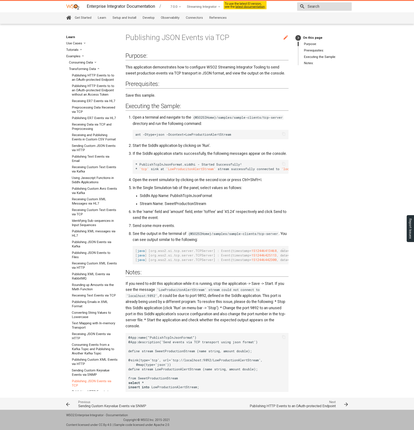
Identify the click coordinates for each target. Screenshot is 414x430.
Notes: (309, 63)
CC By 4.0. (105, 425)
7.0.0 (173, 7)
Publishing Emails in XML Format (90, 304)
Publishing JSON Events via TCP (91, 383)
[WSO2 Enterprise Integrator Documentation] (72, 6)
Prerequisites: (314, 50)
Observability (170, 18)
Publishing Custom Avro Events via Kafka (94, 191)
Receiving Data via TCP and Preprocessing (91, 127)
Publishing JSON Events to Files (91, 255)
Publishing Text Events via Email (90, 159)
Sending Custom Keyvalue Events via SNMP (91, 372)
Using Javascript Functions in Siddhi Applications (93, 180)
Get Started (83, 18)
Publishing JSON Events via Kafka (91, 244)
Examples (73, 56)
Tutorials (72, 50)
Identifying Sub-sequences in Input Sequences (93, 223)
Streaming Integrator (202, 7)
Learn (102, 18)
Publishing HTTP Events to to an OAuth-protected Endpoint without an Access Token (93, 90)
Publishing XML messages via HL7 (93, 233)
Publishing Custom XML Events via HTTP (95, 362)
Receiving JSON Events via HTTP (91, 336)
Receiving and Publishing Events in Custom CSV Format (94, 137)
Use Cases (74, 43)
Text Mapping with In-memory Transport (93, 325)
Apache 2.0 (161, 425)
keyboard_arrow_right (298, 38)
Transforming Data (83, 69)
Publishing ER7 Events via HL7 (94, 118)
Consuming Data (81, 62)
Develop (149, 18)
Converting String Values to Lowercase (91, 315)
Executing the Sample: (320, 57)
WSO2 (145, 420)
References (218, 18)
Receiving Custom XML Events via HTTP (94, 265)
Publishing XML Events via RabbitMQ (91, 276)
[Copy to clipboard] (284, 134)
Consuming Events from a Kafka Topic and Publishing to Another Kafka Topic (93, 349)
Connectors (194, 18)
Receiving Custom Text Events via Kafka (94, 169)
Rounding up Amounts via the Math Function (93, 287)
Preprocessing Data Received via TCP (93, 110)
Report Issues (410, 228)
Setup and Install (124, 18)
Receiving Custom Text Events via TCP (94, 212)
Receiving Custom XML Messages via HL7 (89, 201)
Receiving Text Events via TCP (94, 295)
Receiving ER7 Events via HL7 (93, 101)
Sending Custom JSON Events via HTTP (94, 148)
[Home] (68, 17)
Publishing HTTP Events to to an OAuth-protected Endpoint (93, 77)
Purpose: (310, 44)
